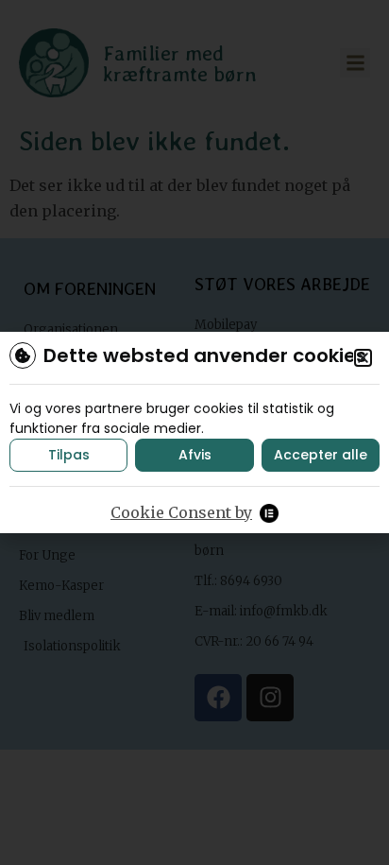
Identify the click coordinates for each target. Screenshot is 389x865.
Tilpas (69, 454)
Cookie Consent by (181, 512)
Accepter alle (320, 454)
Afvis (194, 454)
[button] (363, 358)
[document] (194, 432)
